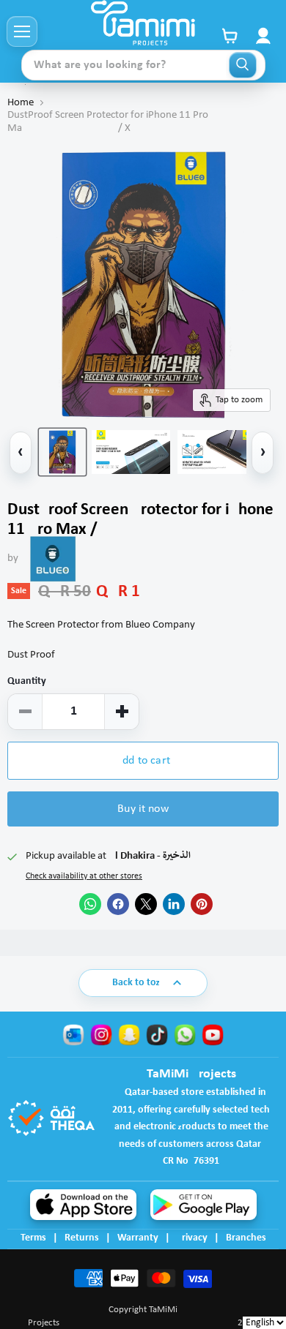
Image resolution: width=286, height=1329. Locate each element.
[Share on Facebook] (118, 904)
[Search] (243, 65)
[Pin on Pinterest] (202, 904)
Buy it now (143, 809)
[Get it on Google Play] (203, 1204)
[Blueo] (52, 558)
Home (20, 102)
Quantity (26, 681)
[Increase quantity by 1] (122, 711)
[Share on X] (146, 904)
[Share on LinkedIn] (174, 904)
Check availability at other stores (84, 876)
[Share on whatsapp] (90, 904)
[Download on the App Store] (83, 1204)
